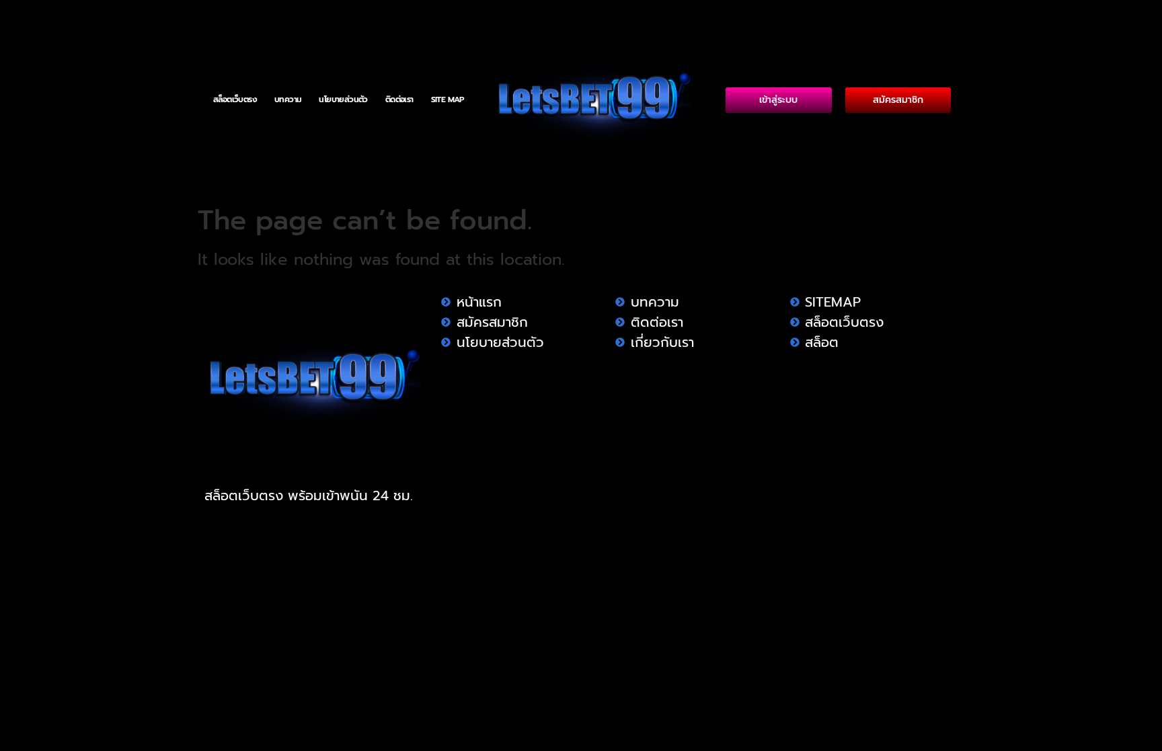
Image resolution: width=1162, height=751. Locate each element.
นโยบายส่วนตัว (343, 99)
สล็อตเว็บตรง (235, 99)
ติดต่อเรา (399, 99)
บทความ (287, 99)
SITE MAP (448, 99)
